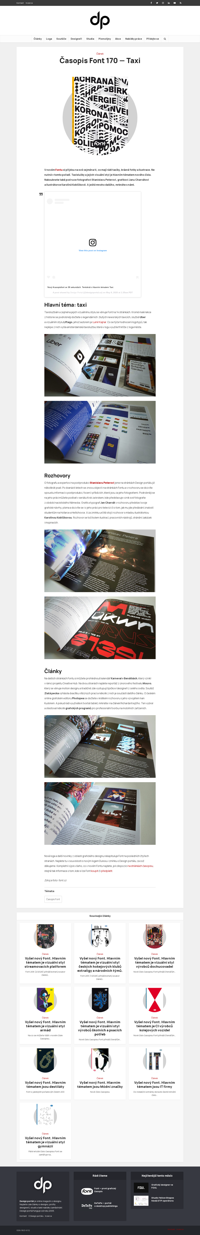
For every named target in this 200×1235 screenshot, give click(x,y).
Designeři (76, 38)
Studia (90, 38)
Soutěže (61, 38)
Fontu (59, 169)
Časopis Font (53, 899)
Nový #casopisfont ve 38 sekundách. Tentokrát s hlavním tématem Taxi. (80, 287)
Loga (49, 38)
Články (38, 38)
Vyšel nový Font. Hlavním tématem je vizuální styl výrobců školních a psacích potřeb (100, 1028)
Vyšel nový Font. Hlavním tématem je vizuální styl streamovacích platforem (45, 962)
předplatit (106, 871)
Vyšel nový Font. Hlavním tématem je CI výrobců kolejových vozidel (154, 1026)
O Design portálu (35, 1216)
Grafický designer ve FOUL (162, 1186)
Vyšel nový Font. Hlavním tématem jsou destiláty (45, 1084)
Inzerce (29, 3)
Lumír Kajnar (99, 322)
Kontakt (20, 3)
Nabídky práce (133, 38)
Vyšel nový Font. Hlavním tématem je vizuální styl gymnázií (45, 1142)
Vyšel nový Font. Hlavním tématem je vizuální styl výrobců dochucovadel (154, 962)
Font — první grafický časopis (105, 1190)
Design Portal (76, 292)
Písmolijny (105, 38)
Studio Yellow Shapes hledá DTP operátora (162, 1199)
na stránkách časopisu (140, 866)
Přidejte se (152, 38)
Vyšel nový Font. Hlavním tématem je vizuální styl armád (45, 1026)
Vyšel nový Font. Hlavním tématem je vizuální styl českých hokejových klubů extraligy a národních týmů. (100, 964)
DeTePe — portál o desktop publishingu (106, 1204)
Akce (118, 38)
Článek (100, 53)
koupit (94, 871)
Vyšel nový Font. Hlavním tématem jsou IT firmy (154, 1084)
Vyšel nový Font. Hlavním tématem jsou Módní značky (100, 1084)
